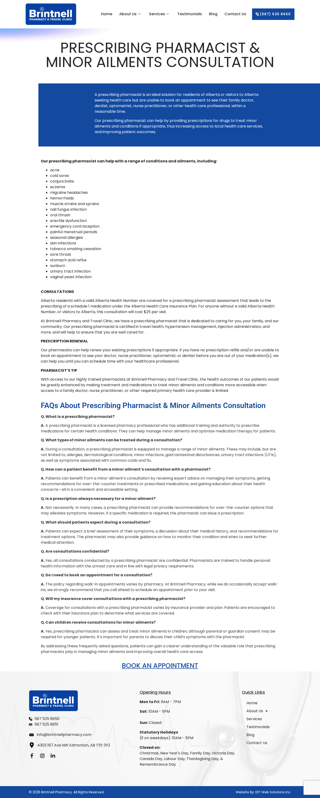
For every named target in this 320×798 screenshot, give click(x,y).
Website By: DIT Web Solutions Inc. (263, 792)
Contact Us (235, 14)
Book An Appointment (160, 665)
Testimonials (189, 14)
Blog (213, 14)
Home (106, 14)
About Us (128, 14)
